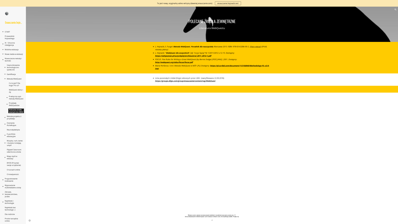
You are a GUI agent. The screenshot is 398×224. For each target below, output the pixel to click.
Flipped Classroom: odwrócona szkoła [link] (14, 151)
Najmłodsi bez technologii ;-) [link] (10, 208)
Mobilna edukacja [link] (11, 49)
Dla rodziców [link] (10, 214)
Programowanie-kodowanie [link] (11, 180)
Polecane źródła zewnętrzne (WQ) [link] (16, 111)
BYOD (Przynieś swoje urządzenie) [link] (14, 164)
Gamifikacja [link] (11, 74)
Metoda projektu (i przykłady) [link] (14, 117)
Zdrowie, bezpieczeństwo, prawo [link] (11, 194)
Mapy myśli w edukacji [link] (12, 157)
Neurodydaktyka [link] (13, 130)
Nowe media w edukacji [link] (14, 54)
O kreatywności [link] (13, 174)
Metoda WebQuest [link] (14, 79)
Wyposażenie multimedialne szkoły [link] (13, 186)
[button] (395, 9)
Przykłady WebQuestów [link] (14, 104)
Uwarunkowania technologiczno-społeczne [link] (13, 67)
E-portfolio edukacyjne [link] (11, 135)
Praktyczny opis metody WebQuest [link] (16, 97)
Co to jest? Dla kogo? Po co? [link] (14, 84)
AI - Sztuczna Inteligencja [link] (10, 44)
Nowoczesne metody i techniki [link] (13, 59)
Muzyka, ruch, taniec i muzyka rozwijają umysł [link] (15, 143)
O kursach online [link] (13, 170)
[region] (199, 3)
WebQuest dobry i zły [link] (16, 91)
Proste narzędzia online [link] (11, 219)
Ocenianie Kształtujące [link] (11, 124)
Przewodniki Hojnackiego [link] (10, 37)
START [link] (7, 32)
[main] (212, 21)
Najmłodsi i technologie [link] (9, 202)
